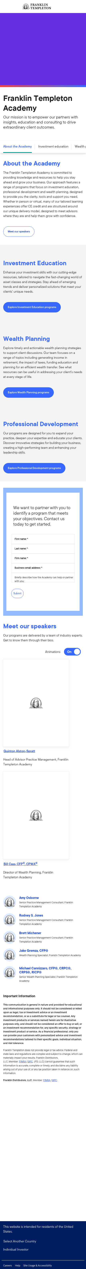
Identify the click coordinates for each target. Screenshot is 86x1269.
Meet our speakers (19, 231)
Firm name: (20, 558)
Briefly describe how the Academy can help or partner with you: (44, 579)
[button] (36, 703)
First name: (20, 539)
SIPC (30, 1061)
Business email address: (28, 568)
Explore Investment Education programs (32, 307)
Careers (7, 1265)
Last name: (20, 548)
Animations (52, 652)
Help (17, 1265)
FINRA (22, 1061)
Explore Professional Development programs (34, 468)
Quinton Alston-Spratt (19, 751)
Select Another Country (19, 1241)
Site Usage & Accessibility (37, 1265)
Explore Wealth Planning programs (28, 392)
